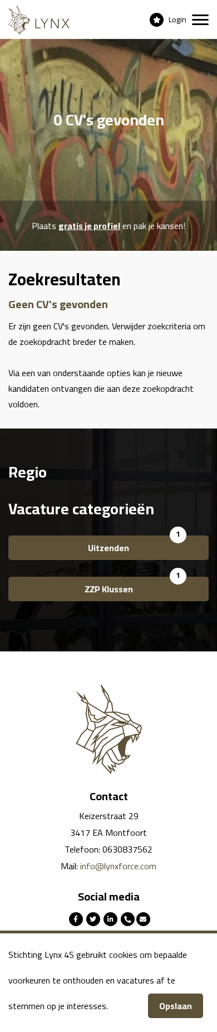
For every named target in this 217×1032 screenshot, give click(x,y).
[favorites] (157, 19)
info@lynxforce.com (118, 866)
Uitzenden (108, 547)
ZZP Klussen (109, 589)
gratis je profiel (89, 225)
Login (177, 19)
